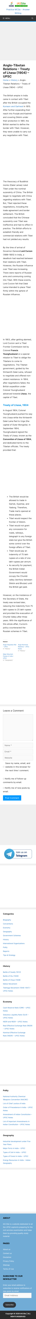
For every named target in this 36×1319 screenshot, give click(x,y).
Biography (7, 920)
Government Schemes (12, 936)
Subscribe (10, 1305)
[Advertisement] (18, 41)
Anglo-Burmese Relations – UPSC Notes (23, 647)
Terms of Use (8, 1269)
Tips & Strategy (9, 955)
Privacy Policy (8, 1261)
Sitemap (6, 1265)
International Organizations (14, 943)
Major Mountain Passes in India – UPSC (8, 656)
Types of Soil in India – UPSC (14, 1152)
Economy (6, 928)
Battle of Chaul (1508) (11, 980)
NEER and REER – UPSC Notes (15, 1022)
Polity (5, 947)
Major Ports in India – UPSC (14, 1148)
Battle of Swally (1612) (12, 972)
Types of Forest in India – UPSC (15, 1156)
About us (6, 1249)
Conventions (8, 924)
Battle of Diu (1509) (11, 976)
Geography (7, 932)
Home (6, 80)
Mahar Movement (10, 984)
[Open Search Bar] (32, 18)
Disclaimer (7, 1257)
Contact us (7, 1253)
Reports (6, 951)
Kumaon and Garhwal (13, 106)
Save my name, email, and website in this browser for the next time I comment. (17, 767)
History (14, 80)
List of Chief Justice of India (14, 1103)
